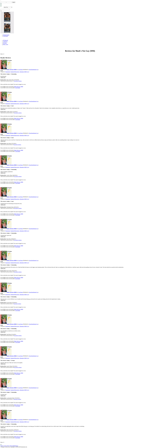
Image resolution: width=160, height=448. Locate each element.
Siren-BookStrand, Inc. (33, 69)
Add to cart (3, 77)
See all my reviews (18, 81)
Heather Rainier (6, 34)
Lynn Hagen (5, 36)
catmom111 (5, 41)
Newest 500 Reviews (14, 445)
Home (1, 445)
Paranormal (7, 71)
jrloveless (5, 43)
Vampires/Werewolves (14, 71)
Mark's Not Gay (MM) (18, 86)
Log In (5, 445)
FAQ (8, 445)
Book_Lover (5, 44)
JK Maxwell (5, 40)
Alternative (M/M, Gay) (24, 71)
